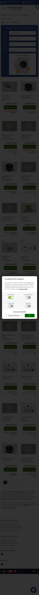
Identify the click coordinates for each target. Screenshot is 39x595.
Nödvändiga (11, 294)
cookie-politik (23, 289)
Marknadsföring (28, 294)
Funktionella (11, 303)
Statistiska (28, 303)
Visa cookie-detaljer (19, 311)
